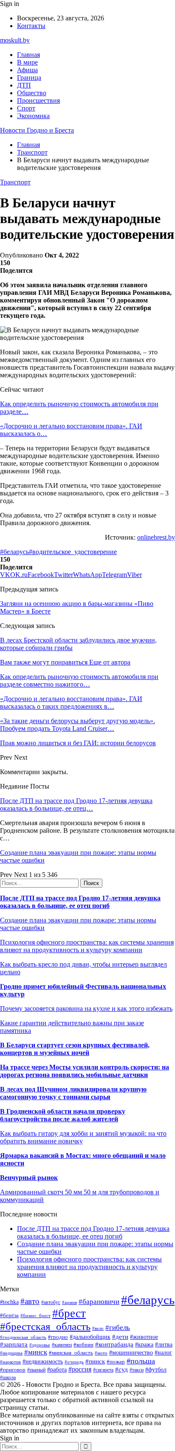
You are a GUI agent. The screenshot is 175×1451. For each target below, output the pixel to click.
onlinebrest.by (156, 537)
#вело (98, 1328)
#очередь (74, 1361)
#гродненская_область (23, 1337)
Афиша (27, 70)
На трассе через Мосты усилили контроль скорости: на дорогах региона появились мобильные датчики (84, 1071)
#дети (120, 1336)
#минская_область (71, 1352)
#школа (8, 1377)
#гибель (117, 1328)
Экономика (33, 115)
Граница (29, 77)
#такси (137, 1370)
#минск (35, 1352)
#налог (163, 1352)
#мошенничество (131, 1352)
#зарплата (14, 1344)
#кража (144, 1344)
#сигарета (103, 1370)
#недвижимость (43, 1361)
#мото (101, 1352)
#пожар (116, 1361)
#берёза (9, 1315)
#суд (121, 1369)
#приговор (12, 1369)
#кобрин (83, 1344)
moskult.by (15, 40)
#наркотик (10, 1361)
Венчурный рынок (29, 1177)
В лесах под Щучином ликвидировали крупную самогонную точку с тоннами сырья (73, 1093)
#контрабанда (114, 1344)
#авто (30, 1301)
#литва (163, 1344)
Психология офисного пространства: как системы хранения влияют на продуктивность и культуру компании (87, 946)
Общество (31, 92)
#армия (69, 1302)
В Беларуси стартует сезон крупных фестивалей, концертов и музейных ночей (75, 1048)
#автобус (50, 1302)
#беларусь (14, 551)
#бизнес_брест (35, 1315)
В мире (27, 62)
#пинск (95, 1361)
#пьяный (36, 1370)
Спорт (26, 108)
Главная (28, 54)
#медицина (11, 1352)
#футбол (156, 1369)
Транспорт (15, 182)
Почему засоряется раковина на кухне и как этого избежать (86, 1008)
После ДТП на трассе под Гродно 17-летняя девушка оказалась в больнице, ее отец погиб (80, 901)
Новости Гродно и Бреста (37, 130)
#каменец (62, 1345)
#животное (144, 1337)
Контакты (31, 25)
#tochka (9, 1301)
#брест (69, 1313)
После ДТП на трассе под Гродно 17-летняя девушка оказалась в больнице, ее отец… (76, 804)
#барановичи (99, 1302)
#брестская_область (45, 1326)
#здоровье (39, 1344)
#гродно (58, 1337)
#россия (79, 1369)
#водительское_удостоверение (73, 551)
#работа (57, 1369)
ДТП (24, 85)
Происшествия (38, 100)
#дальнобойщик (90, 1337)
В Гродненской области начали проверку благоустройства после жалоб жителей (62, 1115)
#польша (141, 1361)
